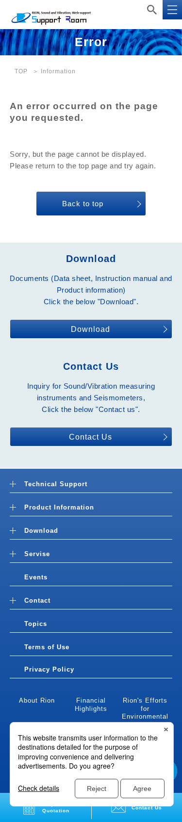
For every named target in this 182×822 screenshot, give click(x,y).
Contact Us (90, 437)
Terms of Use (46, 647)
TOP (21, 71)
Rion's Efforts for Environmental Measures (145, 713)
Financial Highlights (91, 704)
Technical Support (55, 484)
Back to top (82, 203)
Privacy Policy (49, 669)
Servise (37, 554)
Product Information (59, 507)
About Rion (37, 700)
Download (90, 329)
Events (36, 577)
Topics (35, 623)
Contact (37, 600)
